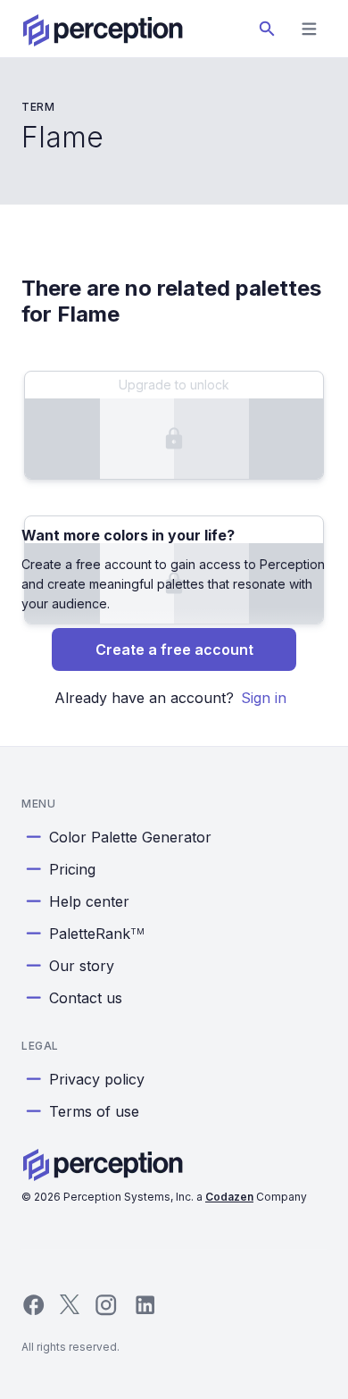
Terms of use (94, 1111)
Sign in (263, 698)
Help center (89, 901)
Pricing (72, 869)
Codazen (229, 1196)
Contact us (85, 998)
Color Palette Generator (130, 837)
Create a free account (174, 649)
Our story (81, 966)
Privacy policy (97, 1079)
